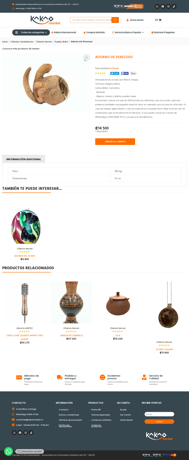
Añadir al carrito (115, 141)
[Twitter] (114, 73)
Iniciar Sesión (126, 420)
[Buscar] (115, 20)
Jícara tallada (164, 349)
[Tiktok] (174, 6)
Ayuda (123, 409)
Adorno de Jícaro (24, 255)
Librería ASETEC (25, 328)
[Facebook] (162, 6)
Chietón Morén (44, 41)
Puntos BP (96, 409)
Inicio (5, 41)
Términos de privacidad (70, 420)
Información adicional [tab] (23, 159)
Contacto (64, 409)
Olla (117, 335)
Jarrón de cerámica (71, 335)
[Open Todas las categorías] (46, 32)
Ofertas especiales (100, 414)
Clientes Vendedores (22, 41)
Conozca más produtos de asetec (21, 48)
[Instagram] (168, 6)
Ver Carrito (125, 414)
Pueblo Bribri (61, 41)
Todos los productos (96, 426)
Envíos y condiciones (69, 414)
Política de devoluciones (65, 426)
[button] (86, 57)
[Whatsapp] (157, 6)
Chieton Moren (25, 248)
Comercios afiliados (101, 420)
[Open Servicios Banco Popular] (143, 32)
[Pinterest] (133, 73)
